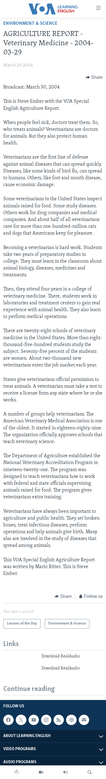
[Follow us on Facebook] (8, 720)
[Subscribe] (84, 720)
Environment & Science (30, 23)
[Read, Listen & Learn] (16, 772)
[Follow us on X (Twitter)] (21, 720)
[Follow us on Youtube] (34, 720)
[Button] (94, 77)
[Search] (90, 772)
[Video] (41, 772)
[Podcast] (71, 720)
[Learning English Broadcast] (65, 772)
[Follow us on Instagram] (46, 720)
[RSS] (59, 720)
